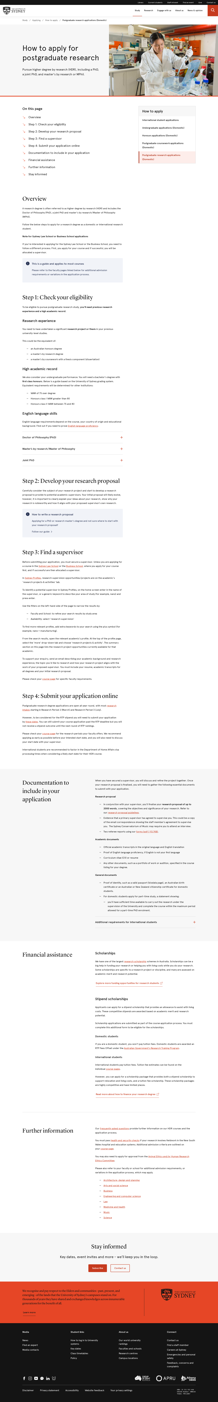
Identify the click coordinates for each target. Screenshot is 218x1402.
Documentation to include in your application (59, 153)
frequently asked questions (114, 1128)
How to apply (152, 111)
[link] (140, 2)
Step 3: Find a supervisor (45, 138)
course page (48, 679)
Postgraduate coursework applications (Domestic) (162, 145)
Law (106, 1201)
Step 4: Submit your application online (54, 146)
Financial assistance (41, 160)
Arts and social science (116, 1185)
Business (108, 1190)
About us (179, 10)
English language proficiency (83, 425)
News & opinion (195, 10)
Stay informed (37, 174)
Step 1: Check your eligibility (47, 124)
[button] (213, 10)
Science (108, 1217)
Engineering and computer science (122, 1196)
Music (107, 1212)
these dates (32, 721)
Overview (34, 117)
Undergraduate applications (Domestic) (163, 127)
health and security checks (125, 1140)
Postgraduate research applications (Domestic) (161, 157)
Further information (41, 167)
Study (137, 10)
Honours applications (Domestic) (160, 135)
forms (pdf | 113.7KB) (147, 831)
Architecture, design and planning (122, 1180)
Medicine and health (114, 1207)
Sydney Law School (48, 566)
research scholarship (135, 961)
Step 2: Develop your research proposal (54, 131)
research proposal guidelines (123, 812)
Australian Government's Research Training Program (151, 1048)
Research (148, 10)
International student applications (160, 120)
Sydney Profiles (33, 578)
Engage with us (164, 10)
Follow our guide (41, 531)
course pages (113, 1069)
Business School (74, 566)
